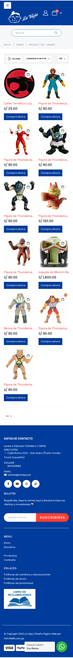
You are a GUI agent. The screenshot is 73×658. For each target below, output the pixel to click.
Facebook (8, 484)
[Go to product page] (19, 83)
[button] (7, 5)
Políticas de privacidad (18, 583)
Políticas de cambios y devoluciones (27, 574)
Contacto (10, 560)
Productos (10, 556)
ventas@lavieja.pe (19, 475)
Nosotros (9, 547)
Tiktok (36, 484)
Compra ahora (15, 117)
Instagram (26, 484)
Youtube (17, 484)
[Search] (56, 33)
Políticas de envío (15, 579)
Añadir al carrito (28, 74)
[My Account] (45, 13)
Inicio (7, 543)
